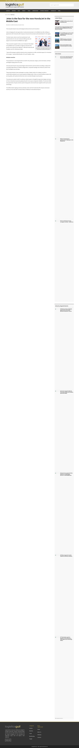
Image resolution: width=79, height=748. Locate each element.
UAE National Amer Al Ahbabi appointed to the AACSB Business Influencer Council (66, 310)
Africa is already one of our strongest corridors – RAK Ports (66, 221)
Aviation (31, 728)
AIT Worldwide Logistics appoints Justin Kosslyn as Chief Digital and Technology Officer (66, 639)
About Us (9, 0)
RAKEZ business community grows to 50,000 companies (66, 39)
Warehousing (32, 736)
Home (6, 0)
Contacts (39, 737)
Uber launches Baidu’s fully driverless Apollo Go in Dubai (66, 45)
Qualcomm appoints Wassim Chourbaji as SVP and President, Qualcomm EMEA (66, 392)
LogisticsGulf (14, 5)
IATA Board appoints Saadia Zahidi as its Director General (66, 556)
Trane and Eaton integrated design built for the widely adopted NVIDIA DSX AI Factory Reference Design (64, 28)
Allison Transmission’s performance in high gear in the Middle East (66, 140)
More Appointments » (59, 718)
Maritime (31, 730)
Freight (30, 738)
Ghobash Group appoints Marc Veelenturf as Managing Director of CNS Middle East (66, 474)
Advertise (13, 0)
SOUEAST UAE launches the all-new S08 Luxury (66, 21)
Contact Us (18, 0)
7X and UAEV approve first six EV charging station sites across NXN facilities (66, 34)
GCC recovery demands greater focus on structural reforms (66, 57)
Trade (30, 733)
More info (8, 740)
